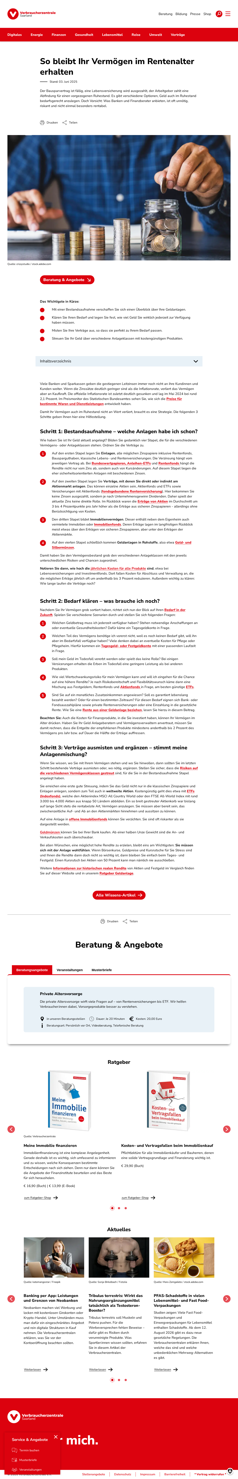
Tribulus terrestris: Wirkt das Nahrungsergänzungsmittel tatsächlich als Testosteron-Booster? (116, 1303)
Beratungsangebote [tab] (32, 970)
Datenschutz (122, 1474)
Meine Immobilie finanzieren (50, 1145)
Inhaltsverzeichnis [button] (55, 361)
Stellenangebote (93, 1474)
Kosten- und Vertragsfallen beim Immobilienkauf (167, 1145)
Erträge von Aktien (153, 501)
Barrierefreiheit (174, 1474)
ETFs (190, 687)
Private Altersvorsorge (61, 993)
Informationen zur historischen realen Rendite (89, 868)
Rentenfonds (169, 463)
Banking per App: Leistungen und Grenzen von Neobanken (51, 1298)
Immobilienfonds (107, 524)
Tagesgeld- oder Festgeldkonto (126, 646)
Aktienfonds (130, 687)
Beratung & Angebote (63, 279)
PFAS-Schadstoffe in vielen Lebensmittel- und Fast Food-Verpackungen (181, 1300)
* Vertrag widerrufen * (210, 1474)
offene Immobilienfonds (88, 819)
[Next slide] (227, 1129)
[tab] (112, 1208)
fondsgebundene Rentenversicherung (132, 491)
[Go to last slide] (11, 1129)
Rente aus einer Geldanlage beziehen (112, 710)
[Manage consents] (230, 1471)
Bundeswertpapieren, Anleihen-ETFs (121, 463)
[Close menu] (56, 1437)
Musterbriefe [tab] (102, 970)
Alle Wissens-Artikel (116, 895)
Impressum (147, 1474)
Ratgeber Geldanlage (116, 873)
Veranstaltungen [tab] (70, 970)
